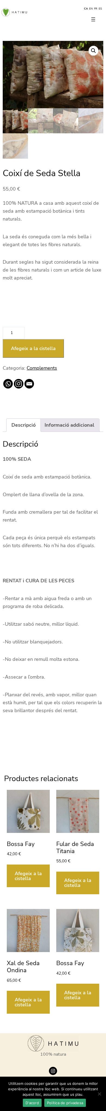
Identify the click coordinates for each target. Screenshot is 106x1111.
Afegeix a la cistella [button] (28, 876)
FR (95, 9)
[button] (93, 51)
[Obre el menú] (93, 19)
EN (91, 9)
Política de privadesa (65, 1103)
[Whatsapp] (8, 384)
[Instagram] (18, 384)
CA (86, 9)
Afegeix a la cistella (33, 348)
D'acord (32, 1103)
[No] (99, 1094)
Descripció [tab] (23, 425)
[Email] (29, 384)
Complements (42, 368)
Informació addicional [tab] (69, 425)
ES (100, 9)
